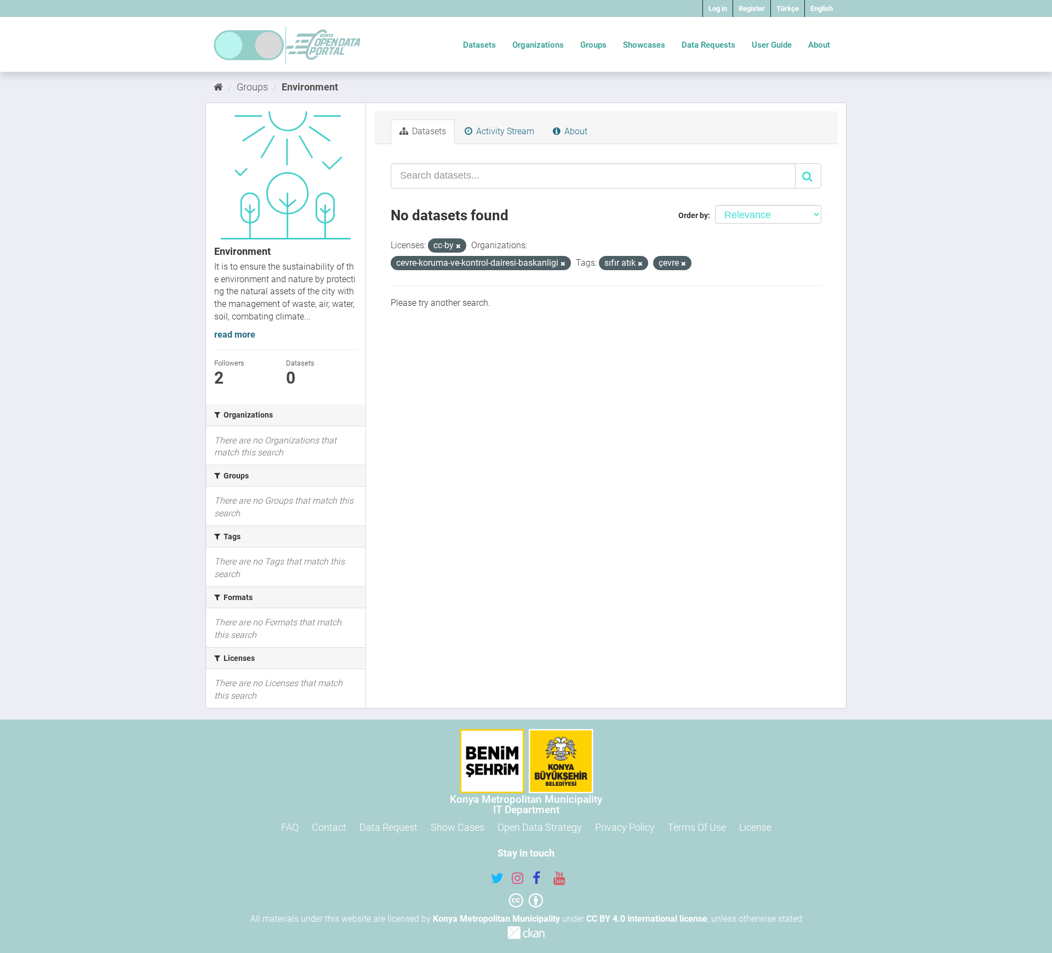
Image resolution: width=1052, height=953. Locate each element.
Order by (693, 215)
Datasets (479, 45)
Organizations (538, 45)
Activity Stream (504, 131)
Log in (717, 8)
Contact (329, 827)
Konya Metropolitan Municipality (496, 919)
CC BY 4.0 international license (646, 919)
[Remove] (458, 246)
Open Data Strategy (540, 827)
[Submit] (808, 176)
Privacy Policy (625, 827)
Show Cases (457, 827)
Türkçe (787, 8)
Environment (310, 87)
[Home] (218, 87)
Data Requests (708, 45)
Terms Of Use (697, 827)
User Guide (772, 45)
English (821, 8)
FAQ (290, 827)
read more (234, 334)
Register (752, 8)
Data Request (388, 827)
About (819, 45)
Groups (593, 45)
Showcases (644, 45)
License (755, 827)
